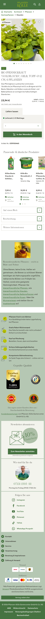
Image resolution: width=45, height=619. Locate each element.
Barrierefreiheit (23, 615)
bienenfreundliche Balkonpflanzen (18, 294)
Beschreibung (9, 218)
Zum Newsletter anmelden (22, 451)
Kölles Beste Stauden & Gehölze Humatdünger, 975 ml (10, 176)
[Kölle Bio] (22, 68)
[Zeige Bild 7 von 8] (28, 63)
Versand (5, 589)
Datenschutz (33, 608)
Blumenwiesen (9, 300)
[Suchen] (35, 4)
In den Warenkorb (24, 134)
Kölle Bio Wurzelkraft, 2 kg (26, 176)
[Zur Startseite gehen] (22, 4)
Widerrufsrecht (19, 608)
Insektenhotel (9, 303)
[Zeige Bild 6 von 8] (26, 63)
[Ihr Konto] (39, 4)
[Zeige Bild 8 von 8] (31, 63)
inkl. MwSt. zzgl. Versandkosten (11, 104)
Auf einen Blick (10, 210)
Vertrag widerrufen (22, 597)
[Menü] (4, 4)
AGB (9, 608)
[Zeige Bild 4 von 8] (21, 63)
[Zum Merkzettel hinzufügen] (39, 22)
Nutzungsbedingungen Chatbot (28, 612)
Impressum (8, 612)
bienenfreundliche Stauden (15, 291)
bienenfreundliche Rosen (14, 297)
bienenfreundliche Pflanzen (15, 288)
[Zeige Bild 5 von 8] (23, 63)
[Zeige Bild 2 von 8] (16, 63)
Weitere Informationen (13, 227)
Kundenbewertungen (9, 414)
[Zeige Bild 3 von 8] (19, 63)
